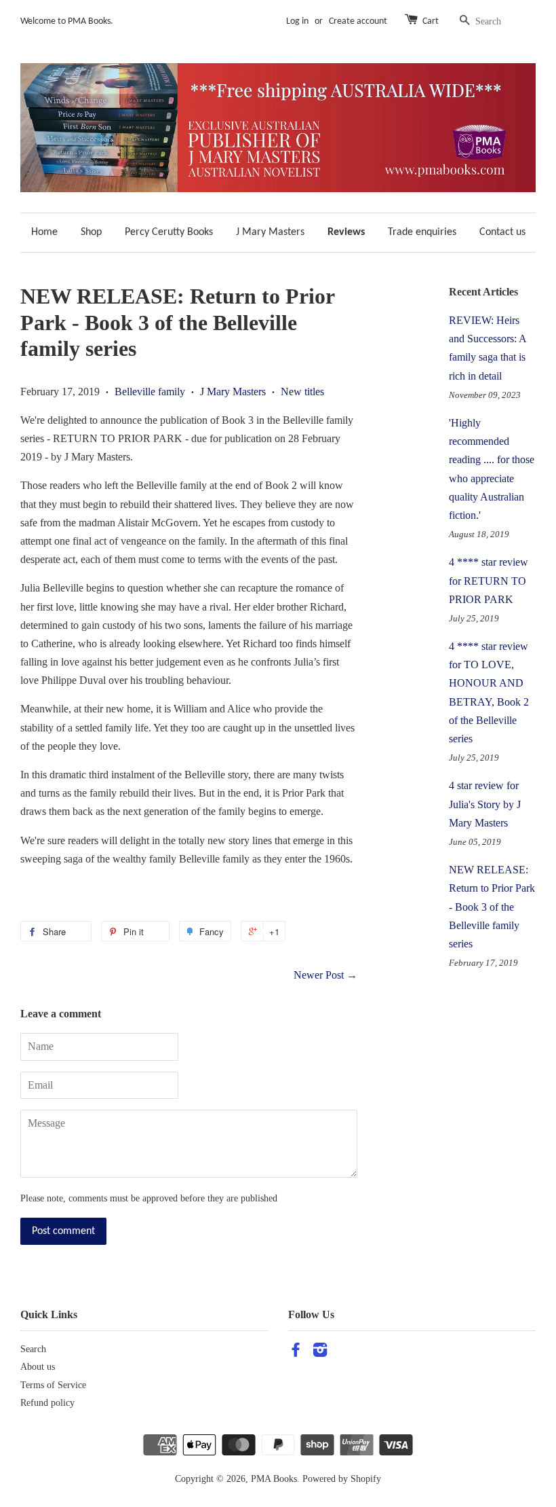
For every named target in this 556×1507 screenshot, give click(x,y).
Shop (91, 232)
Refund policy (47, 1403)
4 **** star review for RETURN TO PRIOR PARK (488, 580)
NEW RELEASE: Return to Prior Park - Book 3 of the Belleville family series (492, 906)
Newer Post (319, 975)
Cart (430, 21)
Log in (297, 21)
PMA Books (274, 1479)
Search (33, 1349)
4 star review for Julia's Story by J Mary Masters (485, 804)
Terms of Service (53, 1385)
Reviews (346, 232)
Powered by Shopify (341, 1479)
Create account (358, 21)
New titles (302, 391)
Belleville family (150, 391)
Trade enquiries (422, 232)
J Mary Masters (270, 232)
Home (44, 232)
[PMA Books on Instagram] (320, 1352)
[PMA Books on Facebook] (295, 1352)
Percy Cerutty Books (169, 232)
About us (37, 1367)
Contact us (502, 232)
